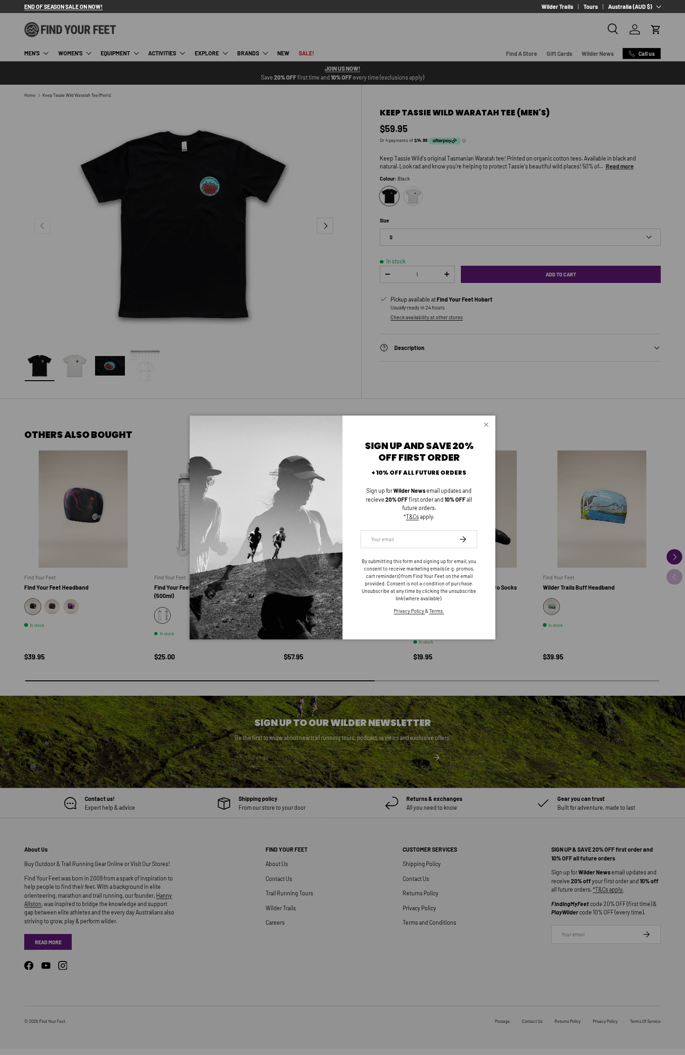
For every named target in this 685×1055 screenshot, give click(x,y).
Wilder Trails (557, 6)
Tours (590, 6)
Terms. (436, 611)
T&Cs (412, 516)
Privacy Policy (409, 611)
